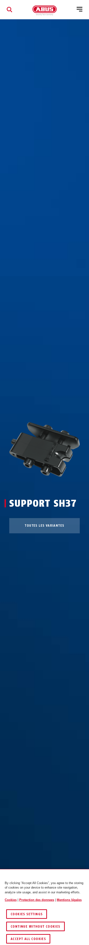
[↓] (53, 485)
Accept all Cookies (28, 939)
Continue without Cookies (35, 927)
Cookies (11, 900)
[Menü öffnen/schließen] (79, 9)
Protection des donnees (36, 900)
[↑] (35, 485)
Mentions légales (69, 900)
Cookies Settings (26, 914)
